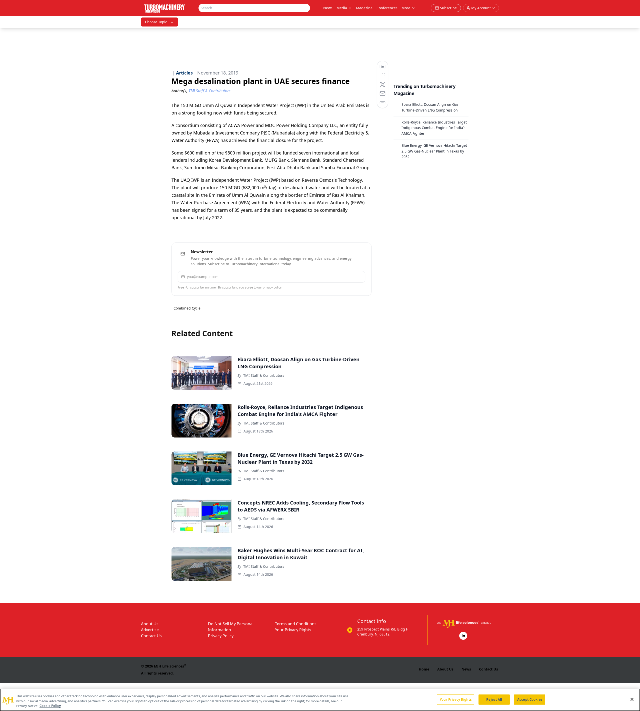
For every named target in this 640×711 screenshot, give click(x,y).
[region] (320, 700)
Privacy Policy (221, 635)
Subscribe (346, 276)
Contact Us (151, 635)
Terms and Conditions (295, 623)
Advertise (150, 629)
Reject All (494, 699)
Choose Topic (156, 22)
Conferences (387, 8)
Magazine (364, 8)
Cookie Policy (50, 706)
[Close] (632, 699)
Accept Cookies (529, 699)
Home (424, 669)
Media (341, 8)
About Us (149, 623)
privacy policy (272, 287)
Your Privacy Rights (293, 629)
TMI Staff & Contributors (263, 375)
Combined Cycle (187, 308)
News (327, 8)
